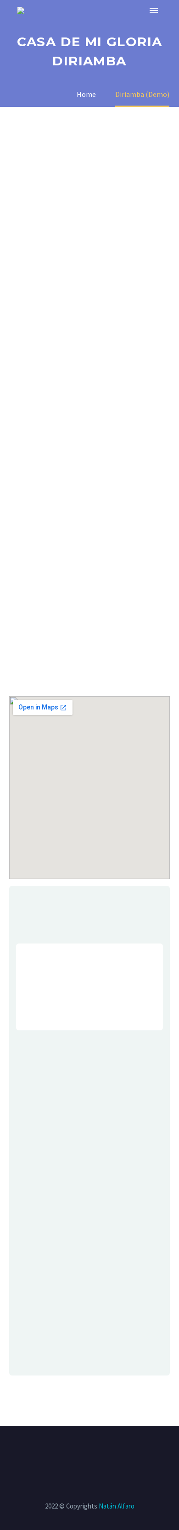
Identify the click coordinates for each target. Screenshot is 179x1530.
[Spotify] (107, 1451)
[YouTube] (95, 1451)
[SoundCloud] (119, 1451)
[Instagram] (83, 1451)
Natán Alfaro (116, 1506)
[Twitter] (71, 1451)
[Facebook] (59, 1451)
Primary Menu (153, 10)
